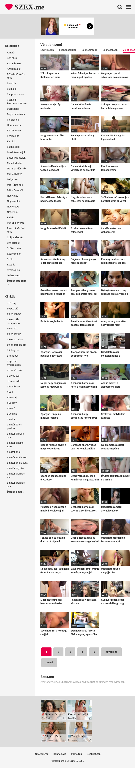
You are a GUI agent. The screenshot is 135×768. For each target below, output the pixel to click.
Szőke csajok (14, 248)
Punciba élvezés (15, 222)
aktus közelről (14, 370)
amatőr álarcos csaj (15, 435)
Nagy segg (13, 206)
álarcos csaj (13, 375)
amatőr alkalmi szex (15, 444)
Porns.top (76, 754)
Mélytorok (12, 179)
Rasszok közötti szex (15, 230)
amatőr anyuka (15, 468)
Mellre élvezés (14, 174)
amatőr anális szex (17, 457)
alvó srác (12, 413)
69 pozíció (12, 308)
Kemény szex (14, 130)
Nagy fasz (12, 195)
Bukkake (11, 88)
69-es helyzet (14, 314)
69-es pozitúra (15, 339)
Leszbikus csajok (16, 152)
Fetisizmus (13, 119)
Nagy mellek (13, 201)
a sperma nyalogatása (14, 363)
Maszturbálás (14, 163)
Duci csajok (13, 108)
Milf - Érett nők (15, 184)
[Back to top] (123, 757)
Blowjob (11, 83)
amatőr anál (13, 451)
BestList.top (94, 754)
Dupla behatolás (16, 114)
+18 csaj (11, 303)
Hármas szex (14, 125)
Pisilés (10, 217)
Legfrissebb (47, 50)
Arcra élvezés (14, 63)
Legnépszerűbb (67, 50)
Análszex (12, 58)
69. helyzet (13, 350)
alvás (10, 392)
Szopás (11, 264)
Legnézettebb (89, 50)
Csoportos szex (15, 94)
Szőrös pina (13, 270)
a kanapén (12, 355)
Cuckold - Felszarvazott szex (17, 101)
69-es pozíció (14, 334)
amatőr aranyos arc (16, 475)
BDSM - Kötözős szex (16, 76)
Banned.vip (59, 754)
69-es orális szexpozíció (13, 321)
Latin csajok (13, 146)
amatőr (11, 419)
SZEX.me (28, 7)
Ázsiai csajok (14, 68)
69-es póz (12, 328)
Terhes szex (13, 275)
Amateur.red (42, 754)
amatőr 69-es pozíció (14, 426)
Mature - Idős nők (16, 168)
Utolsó (49, 662)
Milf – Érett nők (15, 190)
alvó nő (11, 408)
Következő (111, 651)
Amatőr (11, 52)
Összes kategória (16, 280)
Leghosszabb (110, 50)
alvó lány (12, 402)
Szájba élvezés (15, 237)
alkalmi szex (13, 386)
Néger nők (12, 212)
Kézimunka (13, 136)
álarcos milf (13, 381)
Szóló (10, 259)
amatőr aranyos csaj (16, 484)
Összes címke (15, 491)
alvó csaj (12, 397)
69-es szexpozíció (16, 344)
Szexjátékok (13, 242)
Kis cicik (11, 141)
